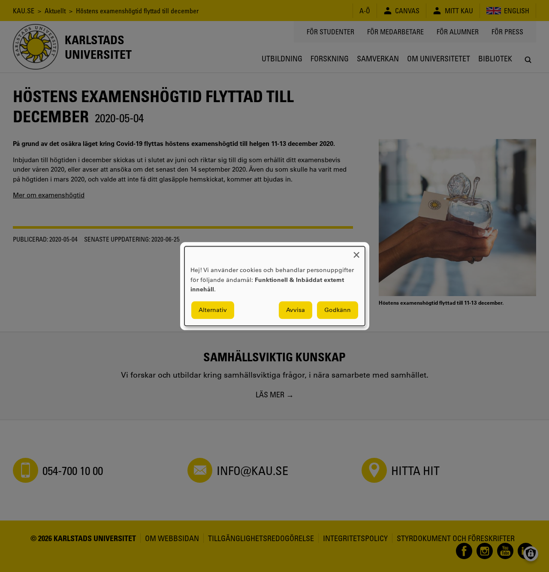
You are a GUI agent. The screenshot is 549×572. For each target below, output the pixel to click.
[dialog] (274, 286)
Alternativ (213, 310)
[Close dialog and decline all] (356, 251)
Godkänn (337, 310)
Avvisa (295, 310)
